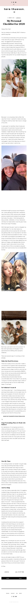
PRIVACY (7, 593)
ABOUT (20, 593)
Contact (13, 593)
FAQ (17, 593)
